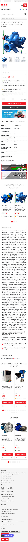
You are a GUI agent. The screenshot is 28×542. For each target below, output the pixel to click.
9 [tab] (21, 410)
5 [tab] (12, 410)
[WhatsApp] (23, 9)
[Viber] (26, 9)
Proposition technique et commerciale (9, 509)
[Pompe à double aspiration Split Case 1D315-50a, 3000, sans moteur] (20, 197)
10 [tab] (23, 410)
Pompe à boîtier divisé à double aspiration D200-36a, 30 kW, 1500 (7, 209)
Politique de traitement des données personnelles (12, 521)
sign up (14, 358)
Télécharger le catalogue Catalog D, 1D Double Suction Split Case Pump (15, 344)
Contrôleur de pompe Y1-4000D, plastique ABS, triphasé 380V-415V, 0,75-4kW (7, 388)
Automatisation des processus (8, 513)
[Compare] (22, 99)
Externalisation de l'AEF (6, 511)
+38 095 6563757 (6, 9)
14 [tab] (16, 412)
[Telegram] (20, 9)
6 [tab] (14, 410)
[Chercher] (25, 14)
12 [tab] (12, 412)
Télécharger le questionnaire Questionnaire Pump (15, 348)
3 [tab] (16, 221)
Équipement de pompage (6, 494)
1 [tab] (12, 221)
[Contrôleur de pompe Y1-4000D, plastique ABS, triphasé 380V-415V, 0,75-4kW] (7, 376)
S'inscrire (18, 1)
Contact (3, 528)
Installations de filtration (6, 498)
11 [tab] (25, 410)
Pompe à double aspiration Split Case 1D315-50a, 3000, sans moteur (20, 209)
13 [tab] (14, 412)
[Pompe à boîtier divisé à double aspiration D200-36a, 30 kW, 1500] (7, 197)
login (19, 358)
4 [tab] (9, 410)
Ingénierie (3, 507)
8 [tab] (18, 410)
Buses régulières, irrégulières (7, 496)
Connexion (25, 1)
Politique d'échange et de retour (8, 524)
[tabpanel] (7, 205)
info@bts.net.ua (6, 482)
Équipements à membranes (7, 501)
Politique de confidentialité (7, 519)
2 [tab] (14, 221)
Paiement (3, 526)
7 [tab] (16, 410)
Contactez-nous (7, 535)
